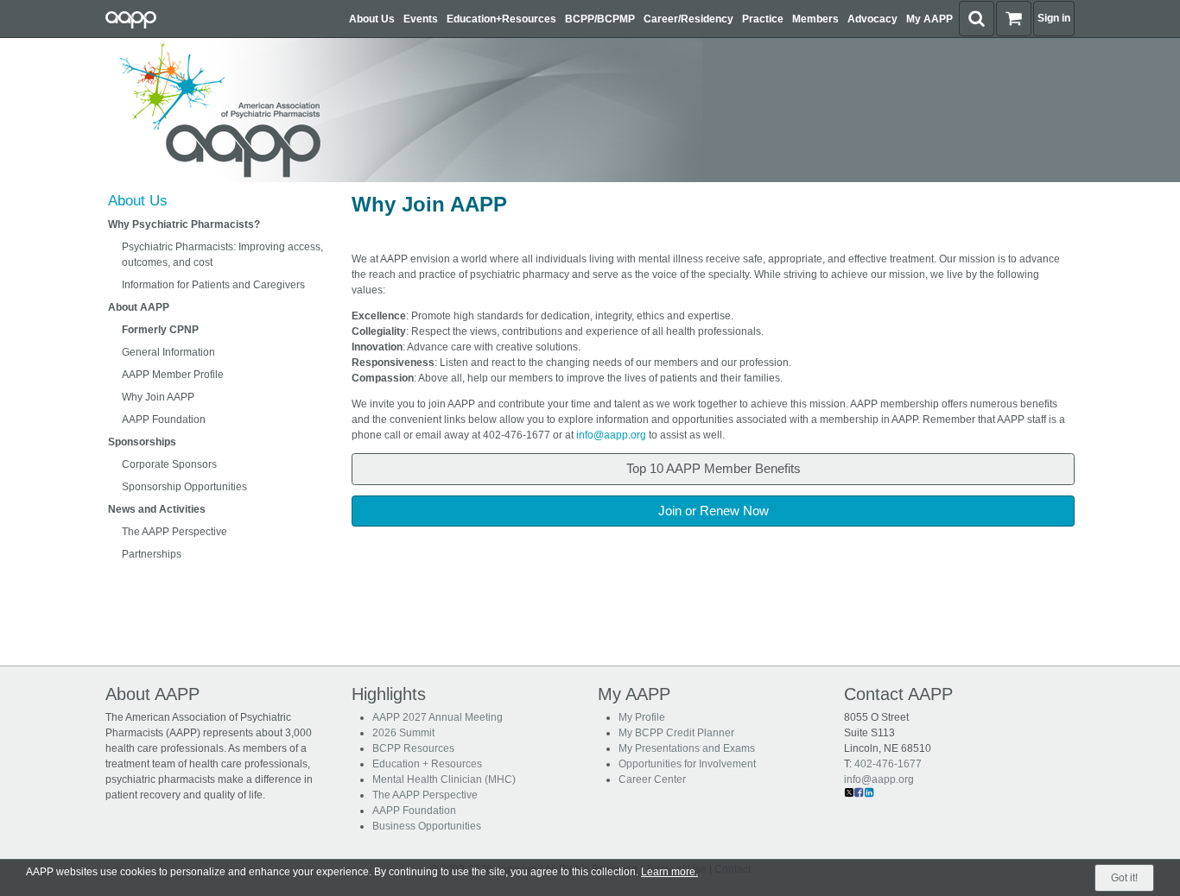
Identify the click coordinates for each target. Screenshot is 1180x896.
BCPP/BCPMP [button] (600, 19)
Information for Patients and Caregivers (213, 285)
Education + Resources (427, 764)
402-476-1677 (888, 764)
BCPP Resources (413, 748)
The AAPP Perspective (174, 532)
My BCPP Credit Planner (676, 733)
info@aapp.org (611, 435)
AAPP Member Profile (173, 375)
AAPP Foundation (164, 419)
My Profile (642, 717)
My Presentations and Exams (687, 748)
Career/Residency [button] (688, 19)
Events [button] (420, 19)
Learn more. (669, 872)
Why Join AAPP (158, 397)
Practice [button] (762, 19)
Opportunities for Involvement (687, 764)
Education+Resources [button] (501, 19)
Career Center (652, 779)
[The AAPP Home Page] (400, 110)
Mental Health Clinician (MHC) (444, 779)
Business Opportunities (426, 826)
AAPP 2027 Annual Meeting (437, 717)
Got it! (1124, 878)
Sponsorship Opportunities (184, 487)
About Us (138, 200)
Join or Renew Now (713, 510)
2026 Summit (403, 733)
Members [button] (815, 19)
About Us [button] (372, 19)
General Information (168, 352)
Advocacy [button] (872, 19)
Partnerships (151, 554)
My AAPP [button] (929, 19)
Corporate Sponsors (169, 464)
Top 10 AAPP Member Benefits (713, 468)
